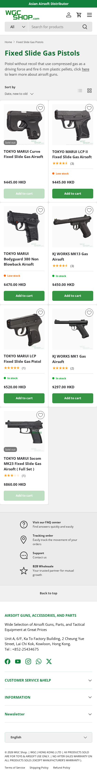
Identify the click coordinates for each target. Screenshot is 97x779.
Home (8, 42)
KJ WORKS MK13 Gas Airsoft (70, 256)
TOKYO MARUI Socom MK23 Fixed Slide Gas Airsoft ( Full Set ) (22, 463)
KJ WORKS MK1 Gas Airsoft (69, 359)
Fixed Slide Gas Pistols (29, 42)
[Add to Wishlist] (40, 108)
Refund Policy (61, 767)
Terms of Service (15, 767)
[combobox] (48, 27)
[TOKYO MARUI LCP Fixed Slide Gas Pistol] (24, 329)
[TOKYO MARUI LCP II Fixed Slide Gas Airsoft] (72, 124)
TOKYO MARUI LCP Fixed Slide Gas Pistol (22, 359)
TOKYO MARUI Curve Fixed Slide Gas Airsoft (23, 154)
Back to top (48, 593)
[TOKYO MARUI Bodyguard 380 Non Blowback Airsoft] (24, 226)
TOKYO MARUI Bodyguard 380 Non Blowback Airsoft (21, 259)
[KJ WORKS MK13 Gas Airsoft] (72, 226)
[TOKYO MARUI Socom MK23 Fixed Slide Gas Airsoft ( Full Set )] (24, 431)
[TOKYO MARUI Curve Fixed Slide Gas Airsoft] (24, 124)
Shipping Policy (39, 767)
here (85, 69)
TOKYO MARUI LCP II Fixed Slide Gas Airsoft (72, 154)
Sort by (10, 87)
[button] (79, 15)
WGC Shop (20, 752)
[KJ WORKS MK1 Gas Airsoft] (72, 329)
